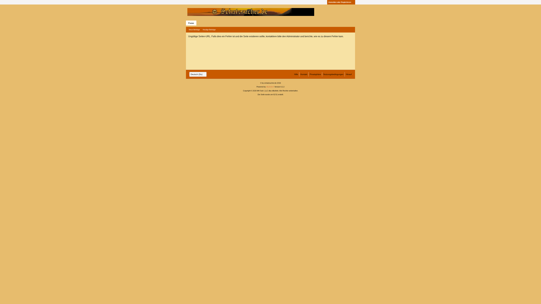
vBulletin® (270, 87)
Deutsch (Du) (196, 74)
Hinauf (349, 74)
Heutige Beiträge (209, 30)
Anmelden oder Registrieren (339, 2)
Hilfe (296, 74)
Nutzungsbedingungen (333, 74)
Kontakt (304, 74)
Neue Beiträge (194, 30)
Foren (191, 23)
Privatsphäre (315, 74)
